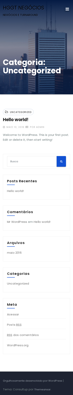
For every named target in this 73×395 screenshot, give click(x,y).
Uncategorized (21, 112)
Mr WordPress (17, 222)
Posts (14, 325)
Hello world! (15, 120)
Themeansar (42, 389)
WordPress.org (18, 345)
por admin (36, 127)
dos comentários (23, 335)
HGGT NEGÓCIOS (23, 7)
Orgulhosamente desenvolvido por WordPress (33, 381)
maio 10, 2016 (15, 127)
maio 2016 (14, 253)
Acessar (13, 314)
